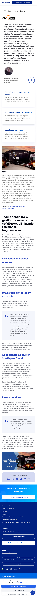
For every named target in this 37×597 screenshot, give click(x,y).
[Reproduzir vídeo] (31, 80)
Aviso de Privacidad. (22, 582)
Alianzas (4, 514)
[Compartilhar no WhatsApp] (13, 479)
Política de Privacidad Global (11, 517)
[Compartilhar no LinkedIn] (25, 479)
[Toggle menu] (34, 2)
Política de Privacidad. (9, 553)
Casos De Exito (13, 11)
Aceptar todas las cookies (18, 586)
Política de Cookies (8, 519)
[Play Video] (18, 461)
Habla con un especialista (17, 497)
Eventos (4, 511)
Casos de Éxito (7, 508)
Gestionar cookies (18, 590)
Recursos (5, 506)
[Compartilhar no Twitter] (21, 479)
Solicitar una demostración (17, 543)
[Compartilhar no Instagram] (29, 479)
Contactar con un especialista (22, 2)
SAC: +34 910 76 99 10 (12, 531)
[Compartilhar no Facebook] (17, 479)
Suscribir (18, 564)
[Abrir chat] (32, 592)
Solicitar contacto (19, 536)
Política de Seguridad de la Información (15, 522)
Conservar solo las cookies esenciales (18, 594)
